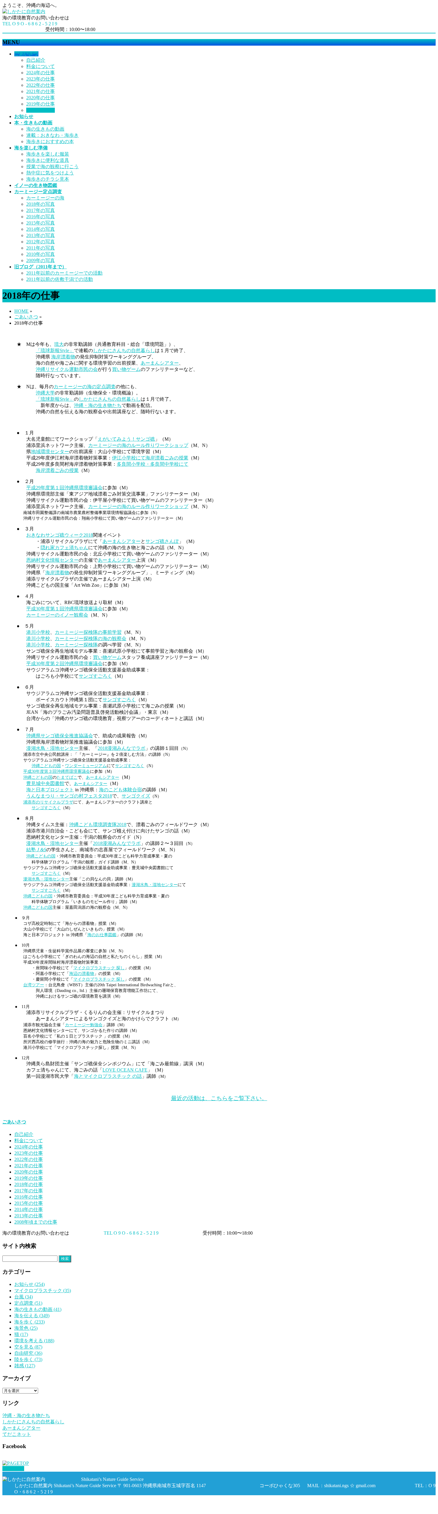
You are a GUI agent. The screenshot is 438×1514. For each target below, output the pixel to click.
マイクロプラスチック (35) (42, 1290)
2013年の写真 (40, 235)
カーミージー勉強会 (83, 1024)
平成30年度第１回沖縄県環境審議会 (64, 608)
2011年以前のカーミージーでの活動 (64, 272)
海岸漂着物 (63, 356)
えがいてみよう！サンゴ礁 (126, 439)
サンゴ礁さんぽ (162, 541)
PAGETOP (13, 1468)
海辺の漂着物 (81, 973)
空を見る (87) (28, 1346)
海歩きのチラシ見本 (47, 179)
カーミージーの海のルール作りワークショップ (138, 445)
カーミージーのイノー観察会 (57, 614)
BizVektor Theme (69, 1508)
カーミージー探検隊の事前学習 (88, 632)
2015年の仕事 (28, 1203)
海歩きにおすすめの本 (50, 141)
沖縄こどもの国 (46, 765)
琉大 (59, 344)
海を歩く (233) (29, 1321)
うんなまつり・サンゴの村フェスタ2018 (69, 795)
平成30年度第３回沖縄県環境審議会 (56, 771)
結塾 (36, 849)
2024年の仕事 (40, 72)
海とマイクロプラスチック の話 (108, 1076)
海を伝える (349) (31, 1315)
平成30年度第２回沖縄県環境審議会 (64, 663)
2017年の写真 (40, 210)
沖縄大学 (45, 392)
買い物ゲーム (126, 369)
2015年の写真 (40, 222)
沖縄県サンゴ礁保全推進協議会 (59, 735)
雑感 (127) (24, 1365)
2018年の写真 (40, 204)
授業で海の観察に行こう (52, 166)
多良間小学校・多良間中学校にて (152, 464)
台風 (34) (23, 1296)
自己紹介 (35, 60)
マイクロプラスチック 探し (99, 967)
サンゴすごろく (95, 676)
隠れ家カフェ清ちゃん (64, 547)
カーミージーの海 (45, 197)
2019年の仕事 (40, 103)
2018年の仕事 (40, 110)
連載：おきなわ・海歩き (52, 135)
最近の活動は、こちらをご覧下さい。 (219, 1098)
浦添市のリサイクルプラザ (48, 802)
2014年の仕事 (28, 1209)
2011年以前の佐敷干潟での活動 (59, 279)
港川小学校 (38, 632)
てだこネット (16, 1434)
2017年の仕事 (28, 1190)
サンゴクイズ (136, 795)
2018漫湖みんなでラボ (121, 748)
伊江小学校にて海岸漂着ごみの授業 (150, 457)
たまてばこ (67, 777)
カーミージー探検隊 (76, 644)
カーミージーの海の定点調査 (85, 386)
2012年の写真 (40, 241)
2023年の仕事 (40, 78)
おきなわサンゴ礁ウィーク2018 (59, 535)
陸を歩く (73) (28, 1359)
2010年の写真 (40, 254)
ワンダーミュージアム (86, 765)
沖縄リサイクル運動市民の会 (67, 369)
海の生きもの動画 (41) (37, 1309)
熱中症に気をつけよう (50, 172)
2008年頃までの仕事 (35, 1221)
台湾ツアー (33, 984)
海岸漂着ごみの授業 (57, 470)
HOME (21, 311)
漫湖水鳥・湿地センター (52, 748)
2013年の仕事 (28, 1215)
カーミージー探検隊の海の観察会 (90, 638)
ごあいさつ (26, 316)
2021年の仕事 (40, 91)
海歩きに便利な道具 (47, 160)
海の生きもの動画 (45, 128)
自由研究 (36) (28, 1353)
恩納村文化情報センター (52, 560)
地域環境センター (50, 451)
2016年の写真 (40, 216)
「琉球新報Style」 (55, 350)
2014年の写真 (40, 229)
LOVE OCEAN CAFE (124, 1069)
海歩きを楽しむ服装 (47, 154)
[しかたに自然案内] (23, 11)
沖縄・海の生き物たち (98, 405)
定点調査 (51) (28, 1303)
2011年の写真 (40, 247)
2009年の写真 (40, 260)
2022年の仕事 (40, 85)
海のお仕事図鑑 (102, 934)
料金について (40, 66)
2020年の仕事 (40, 97)
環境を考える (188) (34, 1340)
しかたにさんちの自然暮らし (124, 350)
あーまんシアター (160, 363)
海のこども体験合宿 (120, 789)
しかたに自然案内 (46, 1502)
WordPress (36, 1508)
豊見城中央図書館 (45, 783)
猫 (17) (21, 1334)
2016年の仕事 (28, 1196)
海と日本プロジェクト (50, 789)
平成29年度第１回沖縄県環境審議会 (64, 487)
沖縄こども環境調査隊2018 (97, 824)
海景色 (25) (26, 1328)
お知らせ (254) (29, 1284)
